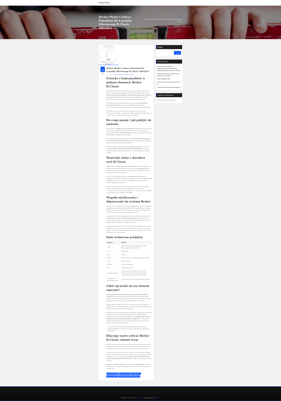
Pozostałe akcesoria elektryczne (121, 74)
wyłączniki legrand (112, 376)
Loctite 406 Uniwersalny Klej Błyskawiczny (169, 87)
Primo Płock (104, 3)
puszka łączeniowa (124, 373)
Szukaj (160, 47)
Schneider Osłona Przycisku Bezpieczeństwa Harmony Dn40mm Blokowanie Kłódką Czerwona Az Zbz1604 (168, 68)
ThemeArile (157, 397)
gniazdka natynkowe (112, 373)
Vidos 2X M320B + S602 (163, 79)
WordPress (140, 397)
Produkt (132, 74)
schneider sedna (136, 373)
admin (109, 74)
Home (180, 17)
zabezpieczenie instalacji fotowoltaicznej (129, 376)
